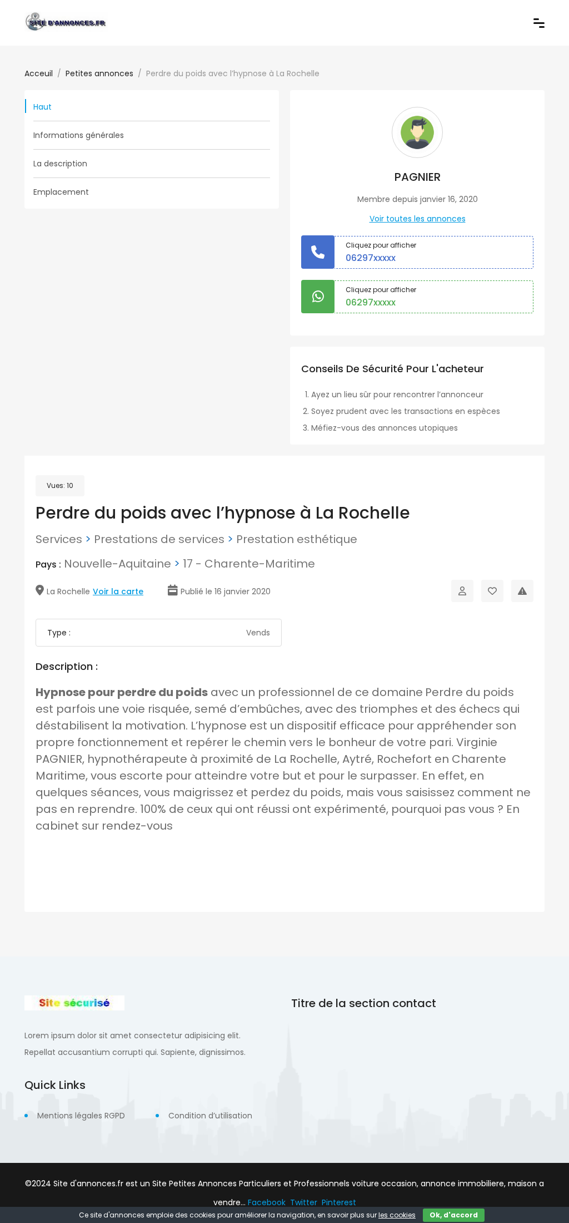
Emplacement (61, 192)
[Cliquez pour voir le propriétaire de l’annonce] (462, 591)
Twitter (303, 1202)
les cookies (397, 1215)
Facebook (267, 1202)
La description (60, 163)
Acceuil (38, 73)
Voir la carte (118, 591)
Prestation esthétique (296, 539)
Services (59, 539)
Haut (42, 106)
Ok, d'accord (454, 1215)
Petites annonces (99, 73)
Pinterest (339, 1202)
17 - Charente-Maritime (249, 563)
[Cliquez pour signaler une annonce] (522, 591)
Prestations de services (159, 539)
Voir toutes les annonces (418, 218)
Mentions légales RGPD (81, 1115)
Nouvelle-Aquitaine (117, 563)
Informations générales (78, 135)
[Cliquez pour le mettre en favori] (492, 591)
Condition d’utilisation (210, 1115)
